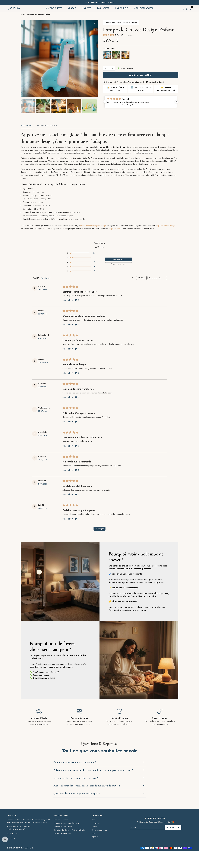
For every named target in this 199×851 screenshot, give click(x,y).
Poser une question (118, 264)
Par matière (103, 8)
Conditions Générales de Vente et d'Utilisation (69, 830)
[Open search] (132, 278)
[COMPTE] (187, 8)
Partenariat (95, 823)
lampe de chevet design (165, 225)
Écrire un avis (118, 259)
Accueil (23, 14)
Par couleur (122, 8)
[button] (191, 8)
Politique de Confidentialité (63, 826)
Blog (93, 820)
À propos (95, 837)
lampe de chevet (115, 228)
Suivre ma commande (99, 830)
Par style (72, 8)
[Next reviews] (176, 101)
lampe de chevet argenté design (93, 225)
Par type (87, 8)
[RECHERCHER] (183, 8)
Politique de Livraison (61, 820)
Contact (94, 826)
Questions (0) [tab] (46, 278)
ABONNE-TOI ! (173, 827)
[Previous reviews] (104, 101)
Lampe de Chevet (53, 8)
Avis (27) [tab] (36, 278)
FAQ (93, 833)
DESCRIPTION (26, 125)
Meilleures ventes (143, 8)
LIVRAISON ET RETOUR (47, 125)
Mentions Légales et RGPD (63, 833)
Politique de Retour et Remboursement (67, 823)
